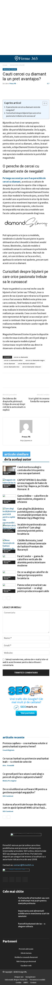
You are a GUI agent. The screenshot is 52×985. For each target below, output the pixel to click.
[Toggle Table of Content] (44, 103)
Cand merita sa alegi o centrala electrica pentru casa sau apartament (30, 470)
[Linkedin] (11, 382)
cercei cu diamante (21, 357)
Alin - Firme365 (8, 765)
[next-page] (8, 598)
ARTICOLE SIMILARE (16, 454)
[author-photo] (26, 433)
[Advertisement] (26, 27)
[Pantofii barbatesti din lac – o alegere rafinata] (9, 927)
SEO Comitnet (8, 796)
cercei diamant (9, 364)
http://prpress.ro (26, 440)
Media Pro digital (9, 781)
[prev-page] (4, 598)
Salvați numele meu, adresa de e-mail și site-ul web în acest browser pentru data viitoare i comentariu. (25, 662)
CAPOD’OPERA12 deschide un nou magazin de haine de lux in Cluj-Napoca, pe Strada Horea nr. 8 (33, 485)
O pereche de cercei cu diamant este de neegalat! (23, 108)
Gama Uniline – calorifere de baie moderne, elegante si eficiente (32, 499)
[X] (30, 382)
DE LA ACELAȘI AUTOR (17, 459)
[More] (36, 382)
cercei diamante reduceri (31, 367)
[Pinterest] (23, 382)
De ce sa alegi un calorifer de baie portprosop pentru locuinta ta (32, 575)
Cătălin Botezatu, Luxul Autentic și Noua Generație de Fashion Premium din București (31, 545)
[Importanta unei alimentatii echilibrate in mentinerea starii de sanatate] (9, 914)
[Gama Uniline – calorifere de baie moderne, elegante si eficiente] (9, 499)
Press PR (12, 83)
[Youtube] (25, 879)
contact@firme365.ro (23, 865)
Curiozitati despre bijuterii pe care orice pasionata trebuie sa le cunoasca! (23, 114)
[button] (47, 58)
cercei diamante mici (11, 367)
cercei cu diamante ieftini (13, 360)
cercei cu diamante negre (35, 360)
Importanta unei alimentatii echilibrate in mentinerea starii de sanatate (33, 913)
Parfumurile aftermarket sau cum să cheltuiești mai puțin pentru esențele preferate (33, 901)
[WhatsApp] (17, 382)
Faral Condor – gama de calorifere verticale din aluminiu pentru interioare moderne (31, 561)
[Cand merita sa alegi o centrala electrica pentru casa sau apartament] (9, 470)
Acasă (5, 65)
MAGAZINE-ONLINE (17, 65)
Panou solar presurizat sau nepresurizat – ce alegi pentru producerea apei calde (33, 588)
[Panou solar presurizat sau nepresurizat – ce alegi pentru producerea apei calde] (9, 588)
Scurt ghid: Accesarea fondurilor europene (39, 400)
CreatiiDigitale (8, 750)
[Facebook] (5, 382)
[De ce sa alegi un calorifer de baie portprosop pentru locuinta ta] (9, 575)
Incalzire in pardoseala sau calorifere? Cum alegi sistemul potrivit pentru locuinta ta (31, 529)
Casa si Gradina (8, 531)
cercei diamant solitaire (26, 364)
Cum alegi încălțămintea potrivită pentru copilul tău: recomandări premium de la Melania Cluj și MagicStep (32, 513)
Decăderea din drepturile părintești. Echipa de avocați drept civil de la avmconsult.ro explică (14, 404)
